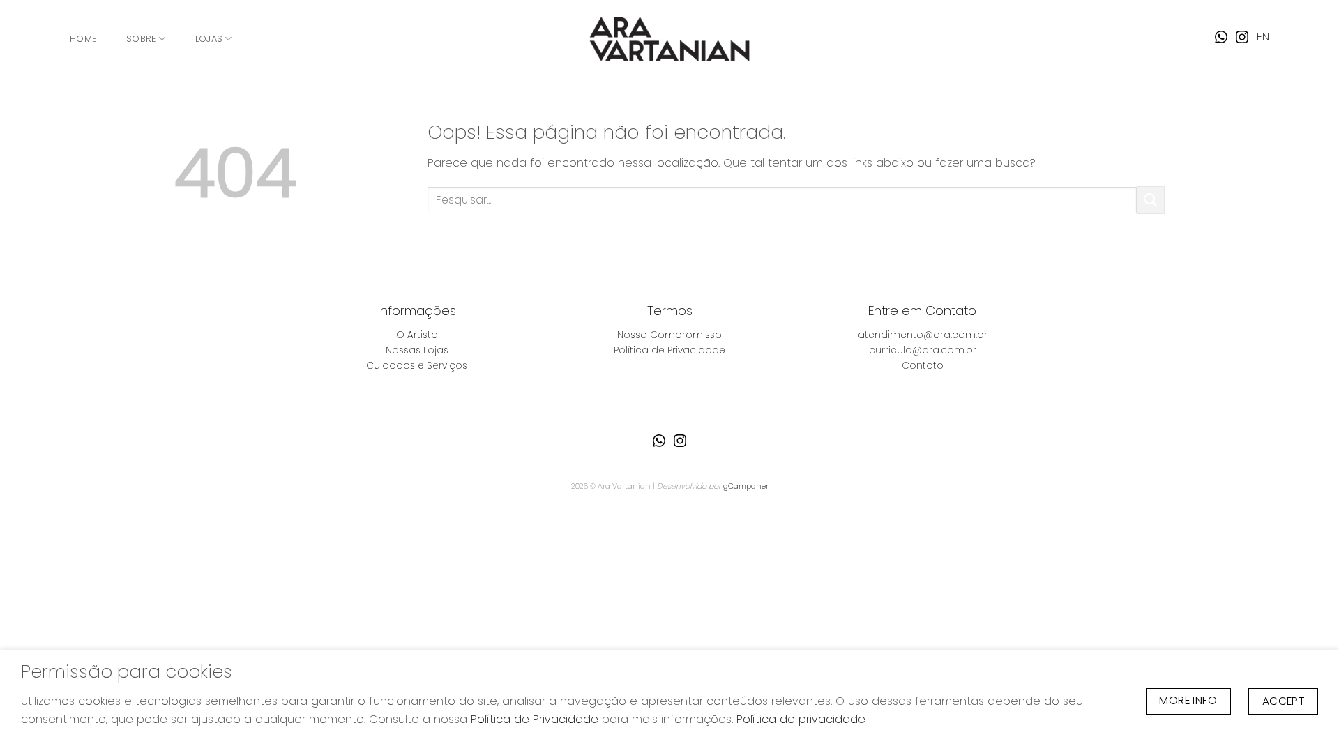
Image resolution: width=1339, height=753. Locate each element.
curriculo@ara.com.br (922, 350)
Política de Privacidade (669, 350)
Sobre (141, 39)
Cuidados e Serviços (416, 365)
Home (83, 39)
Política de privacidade (800, 719)
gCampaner (746, 486)
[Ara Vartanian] (669, 39)
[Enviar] (1151, 199)
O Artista (417, 335)
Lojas (208, 39)
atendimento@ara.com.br (923, 335)
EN (1263, 37)
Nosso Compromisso (669, 335)
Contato (923, 365)
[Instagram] (1242, 37)
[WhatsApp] (1221, 37)
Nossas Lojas (417, 350)
